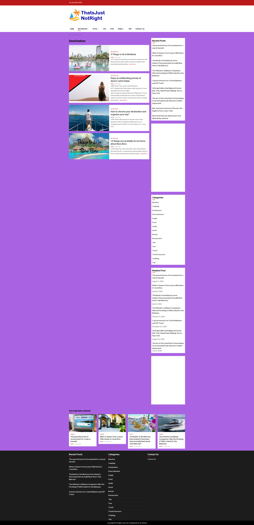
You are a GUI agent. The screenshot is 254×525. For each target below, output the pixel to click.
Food (154, 222)
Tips (104, 29)
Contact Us (139, 29)
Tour (112, 29)
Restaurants (157, 238)
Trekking (155, 258)
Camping (155, 206)
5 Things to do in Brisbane (89, 58)
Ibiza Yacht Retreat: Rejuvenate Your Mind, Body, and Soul (166, 117)
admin (112, 57)
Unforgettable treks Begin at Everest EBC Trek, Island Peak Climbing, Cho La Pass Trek (167, 90)
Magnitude (133, 523)
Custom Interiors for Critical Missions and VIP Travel (167, 82)
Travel (120, 29)
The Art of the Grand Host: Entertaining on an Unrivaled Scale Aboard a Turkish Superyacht (168, 100)
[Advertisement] (167, 159)
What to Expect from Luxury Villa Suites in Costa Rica (167, 54)
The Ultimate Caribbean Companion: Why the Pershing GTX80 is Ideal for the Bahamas (168, 73)
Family (154, 218)
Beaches (155, 202)
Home (72, 29)
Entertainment (158, 214)
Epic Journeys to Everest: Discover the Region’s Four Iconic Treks (167, 109)
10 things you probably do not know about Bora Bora (89, 146)
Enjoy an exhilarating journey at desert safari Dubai (89, 88)
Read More (132, 64)
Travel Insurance (158, 254)
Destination (82, 29)
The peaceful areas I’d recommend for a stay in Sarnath (167, 46)
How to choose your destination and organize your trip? (89, 118)
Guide (154, 226)
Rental (154, 234)
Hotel (95, 29)
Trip (130, 29)
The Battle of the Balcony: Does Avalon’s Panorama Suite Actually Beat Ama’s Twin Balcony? (167, 63)
